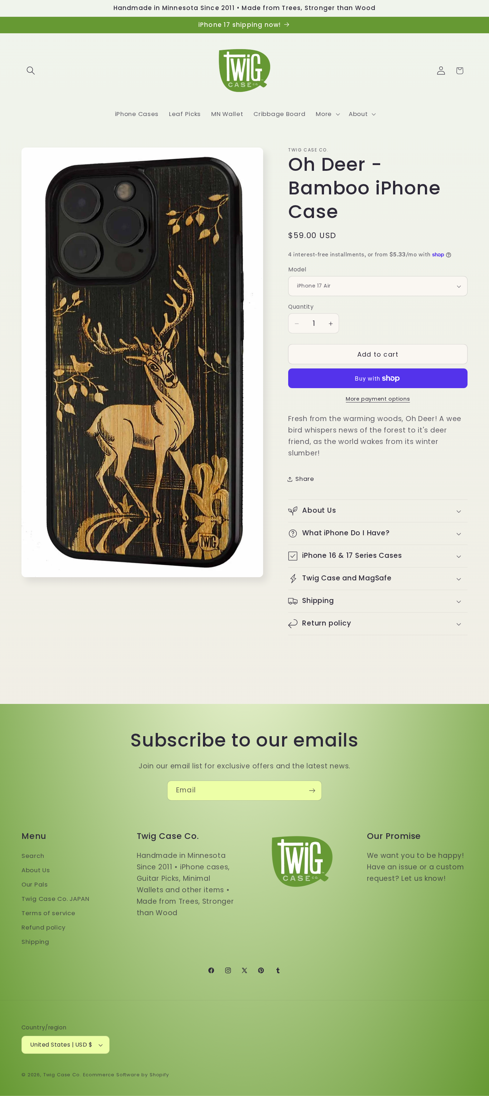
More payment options (378, 398)
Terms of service (48, 913)
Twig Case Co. (62, 1074)
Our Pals (34, 884)
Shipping (35, 941)
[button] (30, 70)
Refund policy (43, 927)
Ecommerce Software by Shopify (126, 1074)
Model (297, 269)
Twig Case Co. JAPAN (55, 898)
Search (32, 855)
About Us (35, 870)
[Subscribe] (311, 791)
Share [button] (304, 479)
